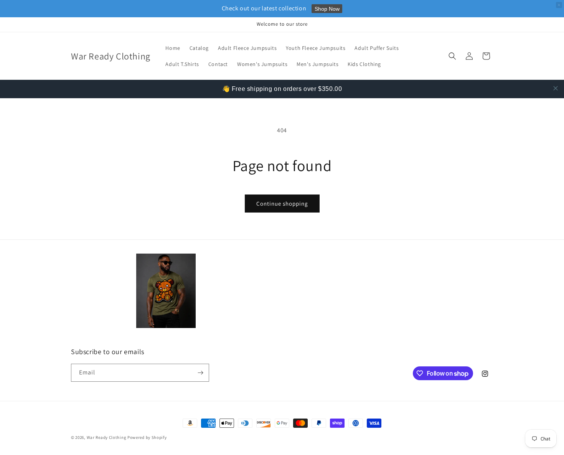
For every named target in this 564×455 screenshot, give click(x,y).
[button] (452, 56)
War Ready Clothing (107, 437)
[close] (555, 88)
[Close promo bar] (559, 5)
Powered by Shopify (147, 437)
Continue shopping (282, 203)
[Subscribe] (200, 373)
